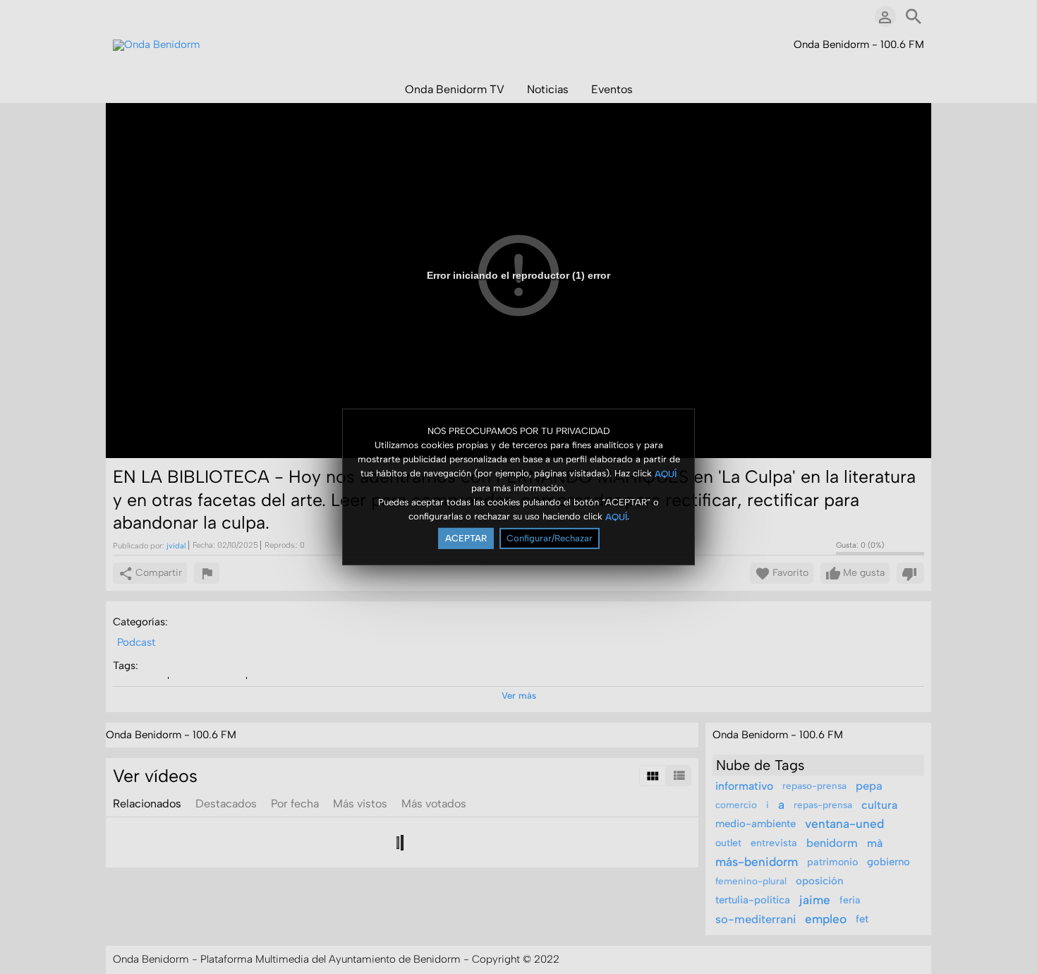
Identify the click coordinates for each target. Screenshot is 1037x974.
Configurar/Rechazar (550, 538)
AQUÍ (666, 473)
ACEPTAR (466, 538)
